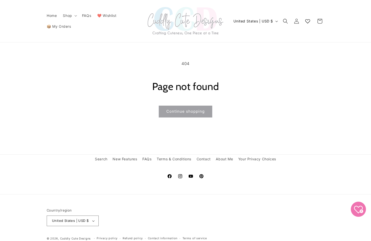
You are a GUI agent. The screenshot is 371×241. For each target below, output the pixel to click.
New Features (125, 159)
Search (101, 159)
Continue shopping (185, 111)
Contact (204, 159)
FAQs (146, 159)
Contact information (162, 238)
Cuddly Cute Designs (75, 238)
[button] (69, 15)
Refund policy (133, 238)
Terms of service (194, 238)
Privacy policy (107, 238)
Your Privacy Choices (257, 159)
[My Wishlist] (307, 21)
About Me (224, 159)
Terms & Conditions (174, 159)
